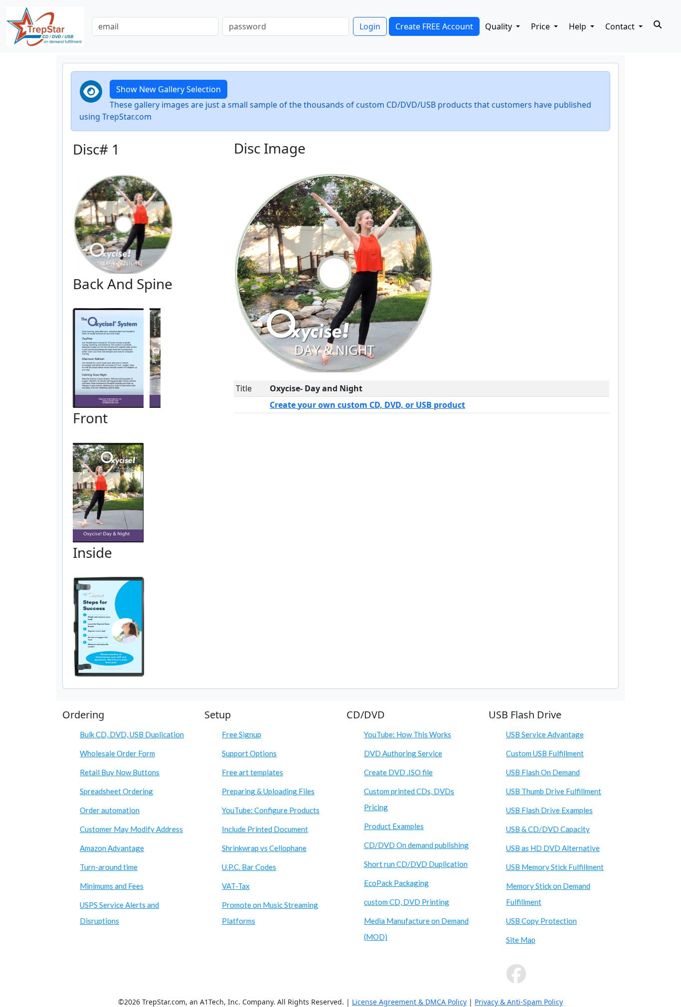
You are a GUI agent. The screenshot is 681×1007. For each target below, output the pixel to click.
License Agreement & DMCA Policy (409, 1002)
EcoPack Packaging (396, 882)
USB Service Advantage (545, 734)
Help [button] (578, 26)
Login (369, 26)
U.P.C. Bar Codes (249, 866)
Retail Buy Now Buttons (120, 772)
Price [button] (541, 26)
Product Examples (394, 826)
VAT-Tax (236, 885)
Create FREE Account (434, 26)
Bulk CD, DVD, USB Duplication (132, 734)
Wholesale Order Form (117, 753)
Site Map (520, 939)
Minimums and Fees (112, 885)
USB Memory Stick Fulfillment (555, 866)
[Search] (658, 24)
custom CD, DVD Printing (406, 901)
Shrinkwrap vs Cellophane (264, 847)
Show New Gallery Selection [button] (168, 89)
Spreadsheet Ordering (116, 791)
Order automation (110, 810)
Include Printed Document (265, 829)
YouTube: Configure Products (271, 810)
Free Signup (241, 734)
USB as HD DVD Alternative (553, 847)
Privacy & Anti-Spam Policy (519, 1002)
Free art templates (252, 772)
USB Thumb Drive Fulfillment (553, 791)
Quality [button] (499, 26)
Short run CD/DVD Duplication (416, 863)
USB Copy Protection (541, 920)
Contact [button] (621, 26)
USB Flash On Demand (543, 772)
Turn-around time (109, 866)
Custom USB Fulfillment (545, 753)
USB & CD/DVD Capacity (548, 829)
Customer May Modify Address (131, 829)
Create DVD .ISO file (398, 772)
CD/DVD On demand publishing (416, 844)
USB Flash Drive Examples (549, 810)
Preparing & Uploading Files (268, 791)
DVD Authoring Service (403, 753)
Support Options (249, 753)
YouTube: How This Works (407, 734)
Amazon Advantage (112, 847)
